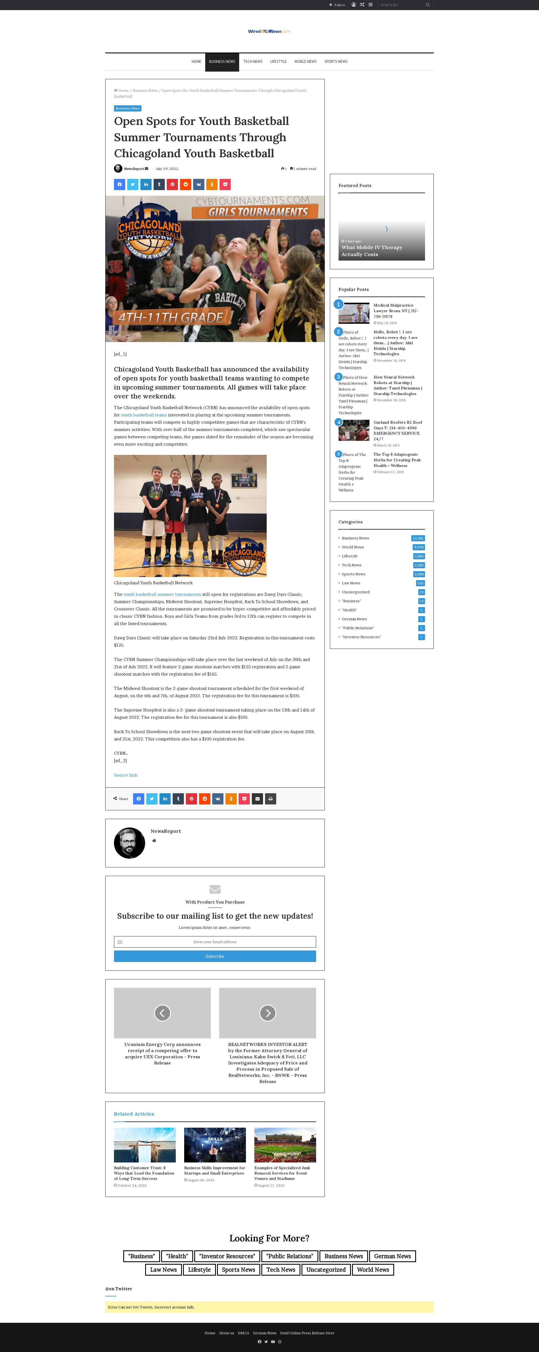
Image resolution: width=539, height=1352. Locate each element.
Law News (351, 583)
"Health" (349, 610)
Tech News (252, 61)
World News (305, 61)
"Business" (351, 601)
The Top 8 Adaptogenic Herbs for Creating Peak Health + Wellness (397, 460)
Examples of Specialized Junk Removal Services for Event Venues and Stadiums (282, 1173)
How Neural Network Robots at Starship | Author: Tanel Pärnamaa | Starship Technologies (398, 385)
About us (226, 1333)
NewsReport (134, 169)
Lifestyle (278, 61)
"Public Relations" (358, 628)
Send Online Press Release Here (307, 1333)
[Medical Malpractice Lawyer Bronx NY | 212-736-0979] (354, 313)
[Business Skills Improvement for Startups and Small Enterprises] (215, 1145)
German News (354, 619)
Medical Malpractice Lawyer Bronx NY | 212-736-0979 (396, 311)
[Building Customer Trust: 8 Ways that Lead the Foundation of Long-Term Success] (145, 1145)
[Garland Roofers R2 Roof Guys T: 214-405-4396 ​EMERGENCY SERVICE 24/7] (354, 430)
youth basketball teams (144, 415)
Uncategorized (356, 592)
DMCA (243, 1333)
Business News (222, 61)
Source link (125, 775)
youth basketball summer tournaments (162, 594)
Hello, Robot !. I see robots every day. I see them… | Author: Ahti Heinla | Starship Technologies (396, 342)
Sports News (336, 61)
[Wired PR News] (270, 31)
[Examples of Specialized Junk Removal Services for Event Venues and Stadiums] (285, 1145)
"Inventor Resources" (361, 637)
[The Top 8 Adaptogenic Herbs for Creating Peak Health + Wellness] (354, 472)
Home (196, 61)
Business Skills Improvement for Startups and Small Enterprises (214, 1170)
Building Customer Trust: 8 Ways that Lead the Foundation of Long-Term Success (144, 1173)
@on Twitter (118, 1288)
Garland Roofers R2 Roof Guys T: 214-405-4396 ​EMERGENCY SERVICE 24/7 (398, 430)
